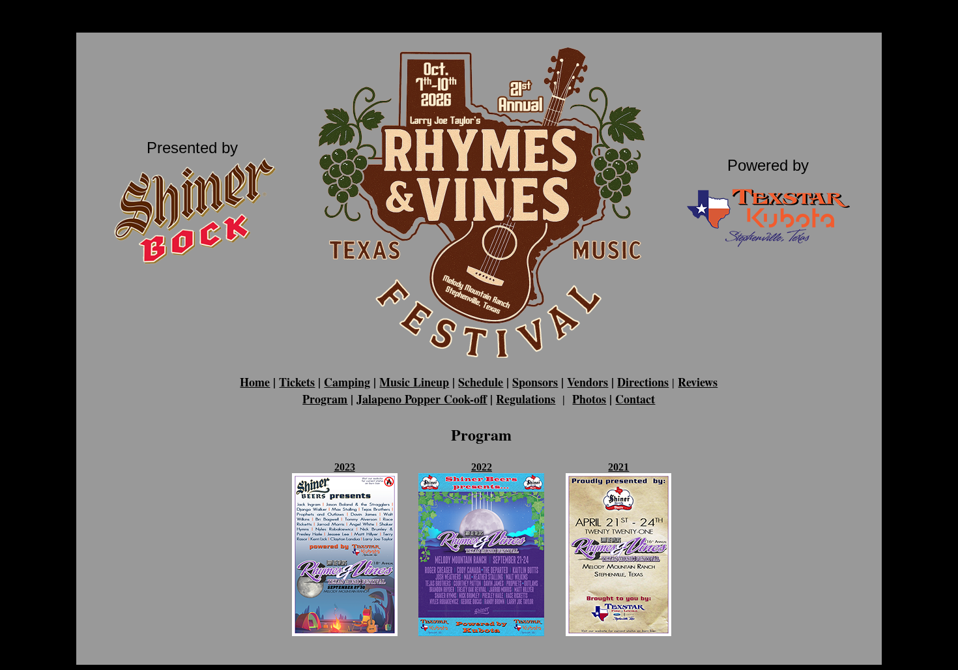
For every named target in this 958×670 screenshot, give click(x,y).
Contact (635, 398)
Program (324, 398)
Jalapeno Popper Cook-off (421, 398)
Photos (589, 398)
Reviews (698, 381)
